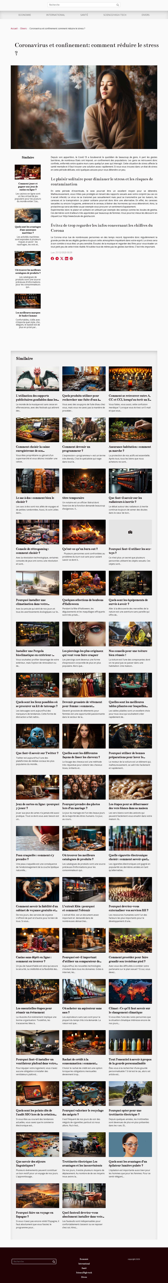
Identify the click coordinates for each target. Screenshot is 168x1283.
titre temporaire (73, 498)
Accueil (14, 28)
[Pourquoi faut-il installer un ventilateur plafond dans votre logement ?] (37, 1042)
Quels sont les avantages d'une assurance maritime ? (28, 229)
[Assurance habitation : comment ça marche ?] (130, 429)
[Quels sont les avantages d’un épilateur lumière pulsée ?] (130, 1144)
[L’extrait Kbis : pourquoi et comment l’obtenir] (84, 889)
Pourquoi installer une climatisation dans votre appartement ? (32, 604)
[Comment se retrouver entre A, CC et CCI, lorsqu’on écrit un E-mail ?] (130, 378)
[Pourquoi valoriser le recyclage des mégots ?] (84, 1093)
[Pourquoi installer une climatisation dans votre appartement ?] (37, 582)
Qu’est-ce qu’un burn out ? (80, 549)
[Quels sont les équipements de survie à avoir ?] (130, 582)
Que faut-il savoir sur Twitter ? (37, 753)
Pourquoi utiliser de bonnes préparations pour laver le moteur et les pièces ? (127, 757)
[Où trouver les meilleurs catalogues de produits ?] (28, 258)
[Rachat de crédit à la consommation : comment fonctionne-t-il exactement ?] (84, 1042)
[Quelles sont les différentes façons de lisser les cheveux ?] (84, 735)
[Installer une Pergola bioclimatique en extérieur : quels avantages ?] (37, 633)
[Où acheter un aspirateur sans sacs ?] (84, 991)
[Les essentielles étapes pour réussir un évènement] (37, 991)
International (55, 14)
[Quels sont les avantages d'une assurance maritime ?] (28, 215)
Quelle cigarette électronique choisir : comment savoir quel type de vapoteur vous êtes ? (128, 859)
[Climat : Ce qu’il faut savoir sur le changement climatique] (130, 991)
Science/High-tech (114, 14)
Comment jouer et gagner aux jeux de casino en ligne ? (28, 186)
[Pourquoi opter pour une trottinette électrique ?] (130, 1093)
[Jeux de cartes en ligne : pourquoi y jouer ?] (37, 787)
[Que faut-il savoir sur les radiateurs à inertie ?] (130, 480)
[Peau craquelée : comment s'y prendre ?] (37, 838)
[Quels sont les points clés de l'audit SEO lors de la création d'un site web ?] (37, 1093)
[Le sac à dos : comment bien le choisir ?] (37, 480)
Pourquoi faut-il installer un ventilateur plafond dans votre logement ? (36, 1063)
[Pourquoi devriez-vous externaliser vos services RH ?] (130, 889)
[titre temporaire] (84, 480)
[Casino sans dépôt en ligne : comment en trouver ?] (37, 940)
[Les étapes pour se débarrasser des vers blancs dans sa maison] (130, 787)
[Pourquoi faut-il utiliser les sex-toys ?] (130, 531)
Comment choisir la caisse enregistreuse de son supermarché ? (33, 451)
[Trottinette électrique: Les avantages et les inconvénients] (84, 1144)
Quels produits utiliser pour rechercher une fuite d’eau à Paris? (80, 399)
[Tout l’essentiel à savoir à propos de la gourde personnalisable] (130, 1042)
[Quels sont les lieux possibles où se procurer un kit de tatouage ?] (37, 685)
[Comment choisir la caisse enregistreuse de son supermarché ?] (37, 429)
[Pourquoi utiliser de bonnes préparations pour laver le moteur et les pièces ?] (130, 735)
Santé (84, 14)
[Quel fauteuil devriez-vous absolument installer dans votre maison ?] (84, 1195)
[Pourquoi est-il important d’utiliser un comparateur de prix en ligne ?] (84, 940)
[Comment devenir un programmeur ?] (84, 429)
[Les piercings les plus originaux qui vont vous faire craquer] (84, 633)
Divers (145, 14)
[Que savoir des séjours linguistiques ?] (37, 1144)
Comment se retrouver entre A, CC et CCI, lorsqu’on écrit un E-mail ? (130, 399)
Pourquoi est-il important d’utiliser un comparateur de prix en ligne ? (81, 961)
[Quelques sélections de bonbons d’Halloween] (84, 582)
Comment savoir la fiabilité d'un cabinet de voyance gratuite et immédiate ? (37, 910)
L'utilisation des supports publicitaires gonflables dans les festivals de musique (36, 399)
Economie (25, 14)
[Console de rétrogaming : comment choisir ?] (37, 531)
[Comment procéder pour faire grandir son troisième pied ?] (130, 940)
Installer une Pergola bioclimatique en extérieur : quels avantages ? (34, 655)
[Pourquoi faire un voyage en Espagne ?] (37, 1195)
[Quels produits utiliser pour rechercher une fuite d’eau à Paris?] (84, 378)
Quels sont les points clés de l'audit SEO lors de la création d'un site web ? (35, 1114)
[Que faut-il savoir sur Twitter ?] (37, 735)
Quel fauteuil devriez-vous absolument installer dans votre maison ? (83, 1216)
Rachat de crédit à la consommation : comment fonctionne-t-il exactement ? (81, 1063)
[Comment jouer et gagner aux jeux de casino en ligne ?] (28, 172)
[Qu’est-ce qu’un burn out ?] (84, 531)
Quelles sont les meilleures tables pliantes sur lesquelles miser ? (127, 706)
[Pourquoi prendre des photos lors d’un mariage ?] (84, 787)
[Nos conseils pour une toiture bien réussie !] (130, 633)
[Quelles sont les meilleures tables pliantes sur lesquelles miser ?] (130, 685)
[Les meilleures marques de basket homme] (28, 301)
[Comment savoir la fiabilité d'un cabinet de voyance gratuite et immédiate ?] (37, 889)
